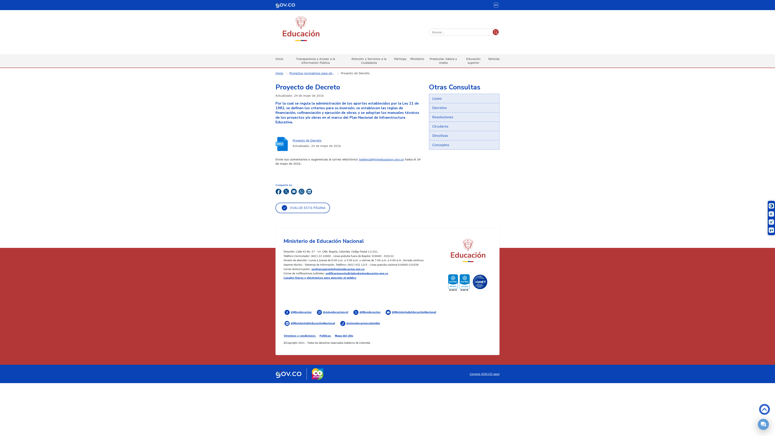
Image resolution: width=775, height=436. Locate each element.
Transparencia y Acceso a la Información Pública (315, 60)
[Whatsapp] (301, 191)
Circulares (440, 126)
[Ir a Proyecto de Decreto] (282, 144)
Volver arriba (764, 409)
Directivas (440, 135)
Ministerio (417, 59)
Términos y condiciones (300, 335)
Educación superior (473, 60)
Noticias (494, 59)
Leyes (437, 98)
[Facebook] (278, 191)
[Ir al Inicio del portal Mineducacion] (467, 251)
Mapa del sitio (344, 335)
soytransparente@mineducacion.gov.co (337, 269)
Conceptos (440, 145)
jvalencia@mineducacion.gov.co (381, 159)
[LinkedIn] (309, 191)
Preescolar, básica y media (443, 60)
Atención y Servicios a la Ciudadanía (368, 60)
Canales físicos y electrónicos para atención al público (320, 277)
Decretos (439, 108)
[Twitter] (286, 191)
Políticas (325, 335)
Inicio (279, 59)
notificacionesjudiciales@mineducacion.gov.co (357, 273)
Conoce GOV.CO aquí (485, 374)
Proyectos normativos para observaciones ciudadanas (314, 73)
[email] (294, 191)
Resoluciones (442, 117)
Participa (400, 59)
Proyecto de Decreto (355, 73)
